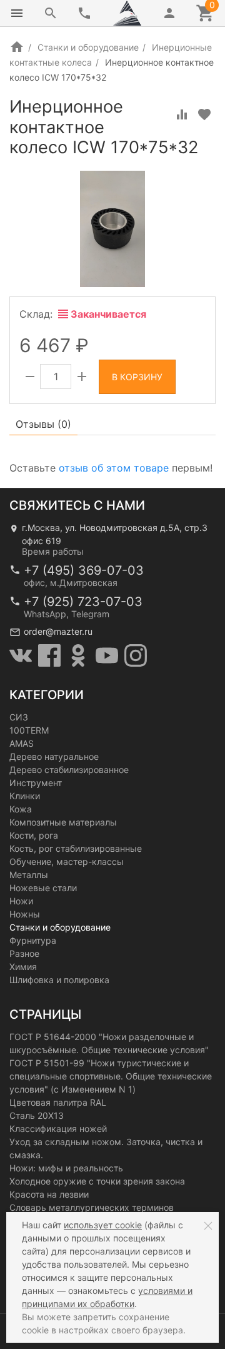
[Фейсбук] (49, 655)
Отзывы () (43, 424)
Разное (24, 953)
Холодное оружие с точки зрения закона (97, 1181)
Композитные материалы (63, 822)
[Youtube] (107, 655)
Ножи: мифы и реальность (66, 1168)
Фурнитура (32, 940)
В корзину (137, 376)
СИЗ (18, 717)
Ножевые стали (43, 887)
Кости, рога (33, 835)
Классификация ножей (58, 1128)
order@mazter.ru (58, 631)
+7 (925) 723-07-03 (83, 601)
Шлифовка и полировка (59, 979)
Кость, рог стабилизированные (75, 848)
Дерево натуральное (54, 756)
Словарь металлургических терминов (91, 1207)
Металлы (28, 874)
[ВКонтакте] (20, 655)
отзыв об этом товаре (114, 468)
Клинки (24, 796)
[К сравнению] (182, 114)
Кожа (20, 809)
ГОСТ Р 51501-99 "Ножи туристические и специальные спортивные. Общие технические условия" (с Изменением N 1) (110, 1076)
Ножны (24, 914)
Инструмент (35, 782)
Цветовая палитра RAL (57, 1102)
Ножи (21, 901)
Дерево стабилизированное (69, 769)
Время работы (53, 551)
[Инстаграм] (135, 655)
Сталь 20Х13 (36, 1115)
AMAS (21, 743)
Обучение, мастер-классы (66, 861)
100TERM (29, 730)
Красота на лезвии (49, 1194)
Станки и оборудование (88, 47)
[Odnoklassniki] (78, 655)
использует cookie (103, 1225)
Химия (23, 966)
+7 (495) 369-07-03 (84, 570)
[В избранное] (204, 114)
